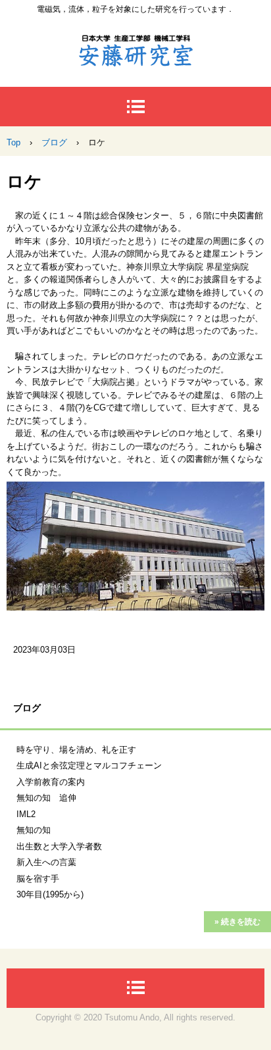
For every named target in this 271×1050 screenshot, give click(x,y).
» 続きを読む (237, 921)
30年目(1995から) (50, 894)
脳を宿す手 (37, 879)
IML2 (26, 814)
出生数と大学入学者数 (59, 846)
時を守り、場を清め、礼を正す (76, 750)
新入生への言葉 (46, 862)
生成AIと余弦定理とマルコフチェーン (89, 765)
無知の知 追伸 (46, 798)
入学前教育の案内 (50, 782)
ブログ (27, 708)
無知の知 (33, 830)
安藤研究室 (135, 46)
